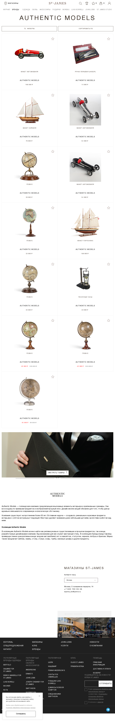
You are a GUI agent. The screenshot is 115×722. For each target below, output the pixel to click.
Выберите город (70, 575)
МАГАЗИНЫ (37, 642)
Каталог (7, 649)
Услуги (64, 646)
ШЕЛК (50, 662)
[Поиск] (80, 3)
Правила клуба (77, 666)
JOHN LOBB (90, 9)
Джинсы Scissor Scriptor (56, 689)
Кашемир (52, 666)
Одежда (26, 9)
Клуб (34, 646)
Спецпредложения (13, 646)
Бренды (36, 649)
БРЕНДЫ (15, 9)
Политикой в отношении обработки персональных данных (97, 696)
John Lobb (30, 678)
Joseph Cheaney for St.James (35, 683)
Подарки (56, 9)
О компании (96, 646)
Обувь (35, 9)
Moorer (6, 686)
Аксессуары (45, 9)
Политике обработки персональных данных (20, 707)
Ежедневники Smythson (54, 695)
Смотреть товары (56, 473)
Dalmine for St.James (8, 670)
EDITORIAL (8, 642)
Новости (94, 642)
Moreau (66, 9)
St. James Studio (104, 9)
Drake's (29, 674)
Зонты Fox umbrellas (53, 676)
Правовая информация (99, 664)
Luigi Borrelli (77, 9)
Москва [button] (69, 580)
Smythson (30, 688)
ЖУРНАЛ (6, 9)
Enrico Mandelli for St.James (12, 677)
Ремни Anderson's (56, 670)
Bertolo (7, 665)
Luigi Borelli (8, 682)
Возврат (97, 673)
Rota (5, 690)
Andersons (31, 670)
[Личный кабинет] (109, 3)
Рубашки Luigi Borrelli (54, 682)
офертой (100, 702)
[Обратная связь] (86, 3)
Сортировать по (86, 28)
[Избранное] (94, 3)
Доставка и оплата (102, 669)
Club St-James (77, 662)
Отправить (105, 684)
